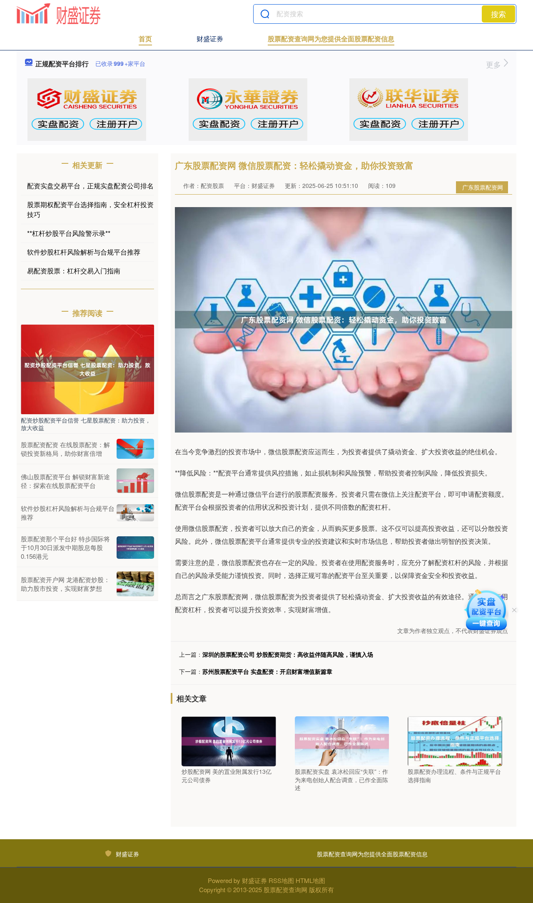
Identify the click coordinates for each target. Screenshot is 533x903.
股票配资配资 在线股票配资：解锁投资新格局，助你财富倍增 (65, 449)
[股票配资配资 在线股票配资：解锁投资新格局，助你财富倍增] (135, 449)
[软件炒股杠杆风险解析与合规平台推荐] (135, 512)
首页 (145, 38)
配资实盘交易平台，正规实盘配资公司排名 (90, 185)
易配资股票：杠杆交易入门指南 (73, 270)
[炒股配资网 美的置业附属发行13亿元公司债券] (229, 740)
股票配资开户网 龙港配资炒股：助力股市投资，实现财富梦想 (65, 584)
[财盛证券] (59, 13)
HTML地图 (310, 880)
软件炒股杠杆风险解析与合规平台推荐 (83, 252)
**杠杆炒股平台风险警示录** (68, 233)
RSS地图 (281, 880)
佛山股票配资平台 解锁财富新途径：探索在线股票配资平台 (65, 481)
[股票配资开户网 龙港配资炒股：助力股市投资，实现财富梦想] (135, 583)
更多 (494, 64)
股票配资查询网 (285, 889)
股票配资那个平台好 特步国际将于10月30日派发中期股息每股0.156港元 (65, 547)
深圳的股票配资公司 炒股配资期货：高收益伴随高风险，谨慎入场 (287, 654)
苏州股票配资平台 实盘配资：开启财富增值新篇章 (267, 671)
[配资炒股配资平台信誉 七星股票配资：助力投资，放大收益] (87, 368)
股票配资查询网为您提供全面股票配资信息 (331, 38)
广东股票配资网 (482, 187)
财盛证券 (210, 38)
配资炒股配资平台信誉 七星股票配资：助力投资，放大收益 (86, 424)
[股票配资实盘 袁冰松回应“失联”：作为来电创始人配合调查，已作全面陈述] (342, 740)
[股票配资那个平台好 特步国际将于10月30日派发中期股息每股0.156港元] (135, 547)
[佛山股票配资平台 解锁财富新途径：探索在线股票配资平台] (135, 480)
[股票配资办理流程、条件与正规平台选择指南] (455, 740)
